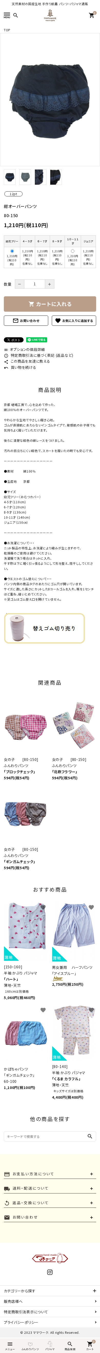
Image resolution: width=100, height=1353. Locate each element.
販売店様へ (13, 1301)
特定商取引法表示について (26, 1311)
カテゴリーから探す (19, 1290)
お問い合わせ (26, 321)
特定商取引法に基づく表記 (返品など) (38, 355)
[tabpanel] (50, 99)
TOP (7, 30)
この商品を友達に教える (27, 361)
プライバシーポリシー (21, 1322)
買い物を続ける (20, 367)
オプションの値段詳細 (24, 349)
